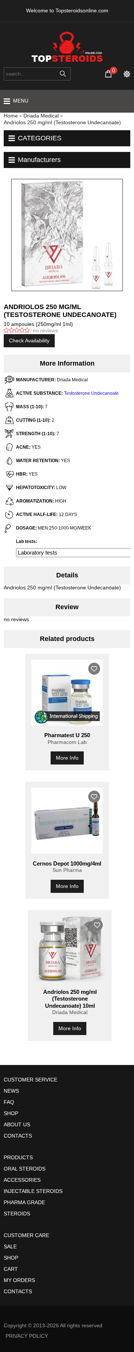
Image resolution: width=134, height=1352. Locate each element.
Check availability (29, 341)
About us (17, 1124)
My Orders (19, 1280)
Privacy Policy (27, 1336)
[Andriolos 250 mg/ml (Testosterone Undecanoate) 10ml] (70, 949)
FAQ (9, 1102)
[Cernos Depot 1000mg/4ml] (67, 821)
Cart (11, 1269)
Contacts (18, 1136)
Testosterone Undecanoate (91, 393)
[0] (108, 73)
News (11, 1091)
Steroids (17, 1214)
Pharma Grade (24, 1202)
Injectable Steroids (33, 1191)
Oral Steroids (24, 1169)
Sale (10, 1246)
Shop (11, 1113)
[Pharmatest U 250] (67, 693)
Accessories (22, 1180)
